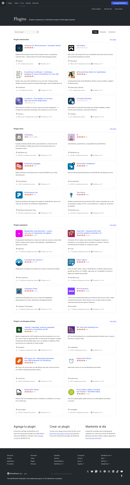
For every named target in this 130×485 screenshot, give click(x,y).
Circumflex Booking (84, 98)
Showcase (34, 455)
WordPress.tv (58, 464)
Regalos (81, 464)
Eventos (80, 458)
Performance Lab (30, 192)
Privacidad (10, 464)
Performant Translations (86, 164)
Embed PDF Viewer (31, 390)
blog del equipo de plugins (93, 438)
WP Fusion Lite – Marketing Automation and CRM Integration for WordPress (39, 359)
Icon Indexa (81, 45)
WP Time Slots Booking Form (87, 327)
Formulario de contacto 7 (33, 260)
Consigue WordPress (120, 3)
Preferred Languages (32, 164)
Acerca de (10, 455)
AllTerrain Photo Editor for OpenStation (91, 72)
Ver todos (113, 40)
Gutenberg (28, 135)
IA (77, 135)
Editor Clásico (82, 260)
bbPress (104, 461)
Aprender (57, 455)
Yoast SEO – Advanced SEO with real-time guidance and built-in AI (89, 232)
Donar (80, 461)
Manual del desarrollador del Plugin (60, 433)
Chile (25, 473)
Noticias (9, 458)
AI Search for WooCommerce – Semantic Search (42, 45)
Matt (103, 458)
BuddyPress (105, 464)
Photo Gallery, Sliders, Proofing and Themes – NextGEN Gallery (88, 391)
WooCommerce (82, 289)
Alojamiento (10, 461)
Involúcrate (81, 455)
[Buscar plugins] (37, 32)
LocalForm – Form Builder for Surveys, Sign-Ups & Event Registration (38, 99)
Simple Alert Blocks (84, 358)
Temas (32, 458)
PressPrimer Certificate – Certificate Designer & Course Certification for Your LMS (41, 73)
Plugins (33, 461)
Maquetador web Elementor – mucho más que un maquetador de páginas (38, 232)
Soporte (56, 458)
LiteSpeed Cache (30, 289)
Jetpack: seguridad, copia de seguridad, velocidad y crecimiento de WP (39, 328)
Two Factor (81, 192)
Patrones (33, 464)
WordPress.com (106, 455)
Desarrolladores (58, 461)
